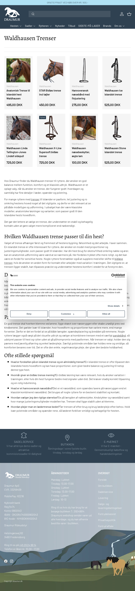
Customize (66, 314)
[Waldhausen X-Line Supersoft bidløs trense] (51, 128)
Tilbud (71, 25)
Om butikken (105, 485)
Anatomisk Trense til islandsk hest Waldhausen (18, 94)
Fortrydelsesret (107, 514)
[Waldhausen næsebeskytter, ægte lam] (84, 128)
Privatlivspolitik (106, 520)
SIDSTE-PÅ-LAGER (89, 25)
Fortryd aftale (106, 526)
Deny (29, 314)
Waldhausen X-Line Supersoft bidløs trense (50, 152)
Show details (114, 306)
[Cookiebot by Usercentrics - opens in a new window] (113, 276)
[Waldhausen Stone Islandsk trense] (117, 128)
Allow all (106, 314)
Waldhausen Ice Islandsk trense (114, 92)
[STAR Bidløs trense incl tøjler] (51, 70)
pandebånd (119, 335)
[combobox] (69, 14)
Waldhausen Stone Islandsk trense (115, 150)
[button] (129, 14)
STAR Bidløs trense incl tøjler (50, 92)
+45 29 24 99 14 (27, 545)
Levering (103, 497)
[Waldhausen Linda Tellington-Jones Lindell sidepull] (18, 128)
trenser (35, 199)
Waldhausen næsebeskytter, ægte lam (81, 152)
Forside (102, 479)
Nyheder (60, 25)
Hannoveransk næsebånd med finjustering (81, 94)
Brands (107, 25)
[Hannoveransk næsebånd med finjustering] (84, 70)
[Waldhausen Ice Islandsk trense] (117, 70)
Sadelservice (105, 491)
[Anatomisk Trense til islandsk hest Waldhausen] (18, 70)
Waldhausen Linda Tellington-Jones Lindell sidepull (16, 152)
